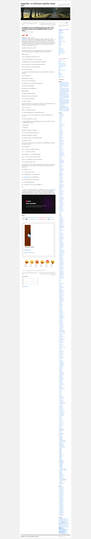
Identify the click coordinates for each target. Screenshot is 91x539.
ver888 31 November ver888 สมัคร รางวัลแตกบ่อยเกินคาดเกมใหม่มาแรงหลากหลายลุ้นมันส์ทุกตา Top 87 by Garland (30, 23)
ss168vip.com (61, 355)
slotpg (59, 43)
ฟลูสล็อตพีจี (61, 439)
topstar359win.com (62, 384)
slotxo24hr (60, 42)
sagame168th (61, 329)
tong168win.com (62, 383)
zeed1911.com (61, 421)
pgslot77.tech (61, 289)
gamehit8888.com (62, 198)
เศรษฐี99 (61, 481)
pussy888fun (61, 310)
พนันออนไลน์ (61, 437)
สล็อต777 (61, 452)
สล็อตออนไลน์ (61, 461)
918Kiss (61, 124)
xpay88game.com (62, 415)
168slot (60, 117)
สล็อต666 (61, 451)
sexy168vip (61, 335)
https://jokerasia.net (61, 53)
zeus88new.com (61, 423)
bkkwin (60, 157)
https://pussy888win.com (62, 66)
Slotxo (60, 348)
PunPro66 (61, 303)
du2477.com (61, 176)
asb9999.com (61, 142)
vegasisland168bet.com (62, 402)
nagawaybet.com (62, 261)
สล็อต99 (61, 457)
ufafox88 (61, 395)
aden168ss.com (61, 133)
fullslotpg (61, 193)
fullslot (59, 70)
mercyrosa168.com (62, 252)
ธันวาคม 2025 (61, 494)
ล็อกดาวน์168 (61, 444)
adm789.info (61, 134)
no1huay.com (61, 270)
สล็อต (60, 528)
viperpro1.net (61, 406)
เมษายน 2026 (61, 490)
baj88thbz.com (61, 147)
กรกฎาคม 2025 (62, 499)
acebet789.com (61, 132)
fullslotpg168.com (62, 194)
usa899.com (61, 401)
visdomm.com (61, 408)
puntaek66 (61, 307)
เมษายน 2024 (61, 513)
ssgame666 (61, 358)
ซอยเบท (61, 427)
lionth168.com (61, 229)
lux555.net (61, 241)
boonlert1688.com (62, 160)
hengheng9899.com (62, 205)
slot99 (59, 34)
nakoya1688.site (62, 263)
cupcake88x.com (62, 168)
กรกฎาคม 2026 (62, 487)
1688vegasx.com (62, 116)
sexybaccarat (60, 67)
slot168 (60, 346)
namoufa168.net (62, 264)
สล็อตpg (61, 458)
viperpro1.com (61, 405)
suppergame (61, 366)
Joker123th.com (62, 219)
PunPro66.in (61, 304)
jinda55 (60, 214)
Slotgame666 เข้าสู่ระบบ (63, 347)
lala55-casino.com (62, 225)
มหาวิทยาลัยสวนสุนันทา (63, 441)
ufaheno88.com (61, 396)
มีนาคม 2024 (61, 514)
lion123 (60, 228)
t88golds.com (61, 367)
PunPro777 (61, 305)
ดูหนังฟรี (60, 74)
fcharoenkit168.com (62, 184)
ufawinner (61, 399)
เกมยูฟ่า (61, 471)
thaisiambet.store (62, 373)
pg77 (60, 281)
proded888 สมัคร (27, 177)
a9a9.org (61, 127)
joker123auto (61, 217)
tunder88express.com (62, 388)
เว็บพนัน (61, 475)
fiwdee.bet (61, 187)
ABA (60, 129)
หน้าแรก (23, 19)
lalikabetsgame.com (62, 226)
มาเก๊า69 (61, 442)
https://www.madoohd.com (62, 61)
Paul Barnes (31, 31)
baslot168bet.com (62, 149)
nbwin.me (61, 266)
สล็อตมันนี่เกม (61, 460)
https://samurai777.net (61, 50)
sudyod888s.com (62, 363)
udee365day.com (62, 389)
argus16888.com (62, 141)
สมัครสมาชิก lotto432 (62, 446)
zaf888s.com (61, 420)
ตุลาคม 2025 (61, 496)
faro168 (60, 75)
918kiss (60, 60)
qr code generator (62, 313)
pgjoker (60, 284)
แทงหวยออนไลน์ (62, 483)
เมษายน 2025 (61, 502)
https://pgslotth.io (61, 48)
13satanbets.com (62, 113)
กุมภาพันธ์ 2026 (62, 492)
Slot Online (61, 344)
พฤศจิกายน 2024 (62, 506)
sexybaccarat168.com (62, 336)
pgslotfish (61, 293)
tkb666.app (61, 380)
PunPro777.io (61, 306)
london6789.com (62, 236)
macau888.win (61, 245)
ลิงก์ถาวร (44, 270)
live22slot (61, 232)
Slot (60, 343)
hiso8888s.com (61, 208)
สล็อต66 (61, 450)
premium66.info (62, 300)
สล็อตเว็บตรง (61, 463)
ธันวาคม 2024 (61, 505)
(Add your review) (25, 286)
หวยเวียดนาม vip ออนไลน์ (63, 469)
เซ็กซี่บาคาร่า (66, 532)
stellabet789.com (62, 362)
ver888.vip (61, 404)
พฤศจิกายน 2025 (62, 495)
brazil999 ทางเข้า (62, 161)
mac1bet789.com (62, 244)
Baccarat (61, 146)
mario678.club (61, 247)
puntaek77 (61, 308)
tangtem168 (61, 369)
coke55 (60, 167)
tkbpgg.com (61, 381)
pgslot (59, 54)
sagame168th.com (62, 330)
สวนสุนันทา (61, 464)
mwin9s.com (61, 260)
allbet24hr (61, 136)
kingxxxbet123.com (62, 222)
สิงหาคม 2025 (61, 498)
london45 (61, 235)
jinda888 (61, 215)
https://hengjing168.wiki (62, 32)
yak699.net (61, 417)
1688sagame (61, 115)
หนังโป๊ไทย (60, 44)
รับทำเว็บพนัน (61, 443)
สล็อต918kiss (61, 456)
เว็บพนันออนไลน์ (62, 476)
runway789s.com (62, 327)
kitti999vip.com (61, 224)
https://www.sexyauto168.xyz (62, 41)
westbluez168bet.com (62, 411)
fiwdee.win (61, 189)
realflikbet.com (61, 316)
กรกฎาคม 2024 (62, 510)
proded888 (23, 39)
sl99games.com (61, 342)
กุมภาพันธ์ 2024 (62, 515)
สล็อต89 (61, 455)
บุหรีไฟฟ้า (61, 434)
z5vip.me (61, 418)
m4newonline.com (62, 242)
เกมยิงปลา (61, 470)
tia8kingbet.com (61, 378)
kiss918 (60, 47)
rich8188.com (61, 318)
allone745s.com (61, 138)
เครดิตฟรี (61, 472)
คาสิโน (60, 424)
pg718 (60, 280)
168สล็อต (61, 118)
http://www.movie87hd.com (62, 64)
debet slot (61, 171)
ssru (60, 359)
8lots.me (61, 123)
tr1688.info (61, 385)
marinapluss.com (62, 246)
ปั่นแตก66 (61, 435)
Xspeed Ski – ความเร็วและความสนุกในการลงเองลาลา (38, 4)
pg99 (60, 282)
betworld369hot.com (62, 154)
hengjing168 (61, 206)
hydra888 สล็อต (62, 210)
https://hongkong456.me (62, 76)
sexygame (61, 337)
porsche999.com (62, 297)
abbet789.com (61, 131)
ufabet (60, 393)
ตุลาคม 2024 (61, 507)
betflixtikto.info (61, 153)
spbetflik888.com (62, 351)
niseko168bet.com (62, 267)
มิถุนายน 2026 (61, 488)
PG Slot (61, 279)
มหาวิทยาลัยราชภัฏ (62, 440)
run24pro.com (61, 326)
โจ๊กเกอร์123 (60, 31)
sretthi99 (61, 354)
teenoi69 (61, 370)
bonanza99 (61, 158)
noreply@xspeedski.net (31, 252)
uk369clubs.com (62, 400)
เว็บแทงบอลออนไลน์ (62, 480)
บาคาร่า (61, 431)
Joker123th (61, 218)
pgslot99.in (61, 290)
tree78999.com (61, 387)
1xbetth (60, 45)
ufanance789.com (62, 397)
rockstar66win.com (62, 322)
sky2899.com (61, 341)
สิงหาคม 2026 (61, 486)
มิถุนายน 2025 (61, 500)
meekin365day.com (62, 250)
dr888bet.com (61, 174)
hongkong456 (61, 209)
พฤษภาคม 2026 (62, 489)
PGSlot (60, 288)
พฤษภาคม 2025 (62, 501)
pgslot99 (67, 522)
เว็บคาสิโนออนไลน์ (62, 474)
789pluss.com (61, 122)
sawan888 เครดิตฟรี (62, 331)
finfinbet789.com (62, 185)
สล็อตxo (61, 459)
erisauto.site (61, 179)
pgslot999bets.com (62, 291)
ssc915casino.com (62, 357)
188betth (61, 120)
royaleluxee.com (62, 325)
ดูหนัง (59, 72)
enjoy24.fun (61, 178)
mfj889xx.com (61, 255)
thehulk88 (61, 375)
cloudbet (61, 166)
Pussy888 (61, 309)
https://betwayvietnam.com (62, 52)
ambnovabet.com (62, 140)
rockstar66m (61, 321)
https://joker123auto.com (62, 63)
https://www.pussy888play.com (63, 65)
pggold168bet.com (62, 283)
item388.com (61, 211)
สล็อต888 (60, 38)
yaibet (60, 416)
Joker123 (61, 216)
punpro (60, 302)
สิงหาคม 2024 (61, 509)
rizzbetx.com (61, 320)
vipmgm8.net (61, 407)
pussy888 (60, 40)
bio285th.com (61, 156)
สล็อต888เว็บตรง (62, 454)
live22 (59, 71)
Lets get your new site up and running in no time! (38, 19)
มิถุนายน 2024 (61, 511)
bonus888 (61, 159)
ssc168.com (61, 356)
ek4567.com (61, 177)
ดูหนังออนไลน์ (61, 73)
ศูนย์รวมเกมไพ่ (62, 445)
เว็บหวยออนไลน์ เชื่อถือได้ (63, 479)
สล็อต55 (61, 449)
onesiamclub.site (62, 273)
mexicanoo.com (61, 254)
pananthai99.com (62, 275)
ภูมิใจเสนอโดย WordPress (63, 536)
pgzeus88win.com (62, 294)
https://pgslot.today (61, 39)
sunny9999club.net (62, 364)
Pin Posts (48, 19)
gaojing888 (61, 200)
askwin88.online (62, 143)
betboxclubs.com (62, 151)
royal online (61, 323)
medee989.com (61, 249)
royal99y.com (61, 324)
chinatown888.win (62, 165)
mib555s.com (61, 256)
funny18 (60, 46)
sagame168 (61, 328)
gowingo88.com (62, 203)
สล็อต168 (61, 529)
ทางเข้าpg (61, 430)
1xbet (60, 121)
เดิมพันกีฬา (61, 473)
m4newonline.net (62, 243)
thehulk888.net (61, 376)
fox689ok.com (61, 192)
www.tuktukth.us (62, 414)
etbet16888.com (61, 181)
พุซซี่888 (61, 438)
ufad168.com (61, 394)
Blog (26, 19)
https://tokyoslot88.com (62, 51)
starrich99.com (61, 360)
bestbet (60, 150)
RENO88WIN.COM (62, 317)
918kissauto (65, 518)
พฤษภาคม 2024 (62, 512)
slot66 (59, 35)
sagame (60, 62)
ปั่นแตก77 (61, 436)
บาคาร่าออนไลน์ (62, 433)
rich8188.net (61, 319)
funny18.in (61, 196)
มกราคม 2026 (61, 493)
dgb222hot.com (61, 173)
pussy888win (61, 312)
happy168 (61, 204)
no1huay (61, 269)
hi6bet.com (61, 207)
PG (67, 521)
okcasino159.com (62, 271)
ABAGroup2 (61, 130)
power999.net (61, 299)
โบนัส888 (67, 533)
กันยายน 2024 (61, 508)
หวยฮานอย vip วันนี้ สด (63, 468)
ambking (61, 139)
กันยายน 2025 (61, 497)
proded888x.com (28, 270)
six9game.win (61, 340)
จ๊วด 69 (60, 426)
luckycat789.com (62, 238)
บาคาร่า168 (61, 432)
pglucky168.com (62, 286)
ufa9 (60, 392)
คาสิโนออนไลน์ (62, 425)
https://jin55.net (61, 33)
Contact (29, 19)
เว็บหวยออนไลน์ (62, 478)
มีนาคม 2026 (61, 491)
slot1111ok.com (62, 345)
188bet (60, 119)
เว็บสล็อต (61, 477)
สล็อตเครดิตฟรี (62, 462)
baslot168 (61, 148)
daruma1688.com (62, 170)
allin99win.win (61, 137)
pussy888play (61, 311)
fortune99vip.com (62, 191)
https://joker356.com (61, 49)
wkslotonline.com (62, 412)
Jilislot (60, 213)
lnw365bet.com (61, 233)
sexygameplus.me (62, 338)
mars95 (60, 248)
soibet (60, 350)
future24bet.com (62, 197)
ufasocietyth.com (62, 398)
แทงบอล (61, 482)
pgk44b (60, 285)
